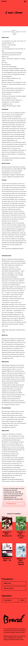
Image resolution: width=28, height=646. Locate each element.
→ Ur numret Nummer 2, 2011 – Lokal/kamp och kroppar (14, 31)
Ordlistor (15, 33)
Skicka (22, 600)
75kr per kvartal (8, 588)
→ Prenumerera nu (11, 503)
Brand (4, 1)
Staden (14, 34)
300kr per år (7, 583)
